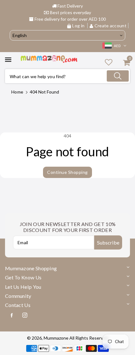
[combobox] (67, 76)
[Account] (108, 62)
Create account (110, 25)
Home (17, 91)
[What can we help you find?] (118, 76)
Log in (78, 25)
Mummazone (56, 338)
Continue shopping (67, 172)
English (20, 35)
